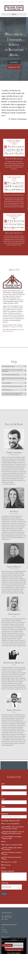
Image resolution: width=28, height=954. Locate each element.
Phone (3, 806)
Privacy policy (4, 929)
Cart (8, 1)
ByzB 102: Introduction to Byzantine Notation (12, 853)
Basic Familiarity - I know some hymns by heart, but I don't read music (13, 827)
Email (3, 799)
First (2, 790)
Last (2, 796)
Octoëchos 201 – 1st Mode (10, 862)
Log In (16, 1)
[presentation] (11, 887)
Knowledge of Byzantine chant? (10, 820)
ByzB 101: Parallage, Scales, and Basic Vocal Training (12, 848)
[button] (14, 949)
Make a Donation (21, 1)
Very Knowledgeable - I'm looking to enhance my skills (12, 837)
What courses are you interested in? (11, 845)
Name (3, 784)
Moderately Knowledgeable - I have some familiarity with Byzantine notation (13, 832)
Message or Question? (7, 871)
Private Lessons (7, 865)
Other (4, 841)
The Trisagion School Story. (16, 326)
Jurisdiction (4, 814)
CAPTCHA (4, 883)
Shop (5, 1)
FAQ (3, 927)
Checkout (11, 1)
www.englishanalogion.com (8, 484)
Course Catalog (4, 931)
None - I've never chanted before (11, 823)
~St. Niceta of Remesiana (17, 119)
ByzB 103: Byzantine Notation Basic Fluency (12, 858)
